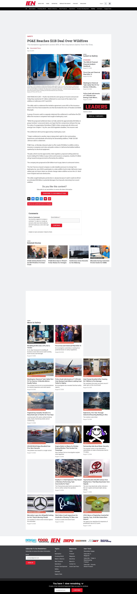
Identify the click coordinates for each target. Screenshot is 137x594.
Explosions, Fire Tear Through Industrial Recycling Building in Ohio (95, 414)
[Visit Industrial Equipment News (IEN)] (55, 540)
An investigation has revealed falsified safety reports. (68, 386)
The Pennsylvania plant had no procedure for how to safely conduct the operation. (68, 487)
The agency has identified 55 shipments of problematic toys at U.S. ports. (95, 522)
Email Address (55, 217)
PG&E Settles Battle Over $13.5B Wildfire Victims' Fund (36, 262)
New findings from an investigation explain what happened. (67, 453)
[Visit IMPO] (68, 540)
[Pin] (45, 198)
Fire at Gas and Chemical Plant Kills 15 (91, 73)
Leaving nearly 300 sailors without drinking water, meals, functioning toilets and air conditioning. (39, 418)
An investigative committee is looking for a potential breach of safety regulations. (67, 349)
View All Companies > (96, 116)
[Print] (28, 198)
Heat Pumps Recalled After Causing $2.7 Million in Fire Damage (95, 380)
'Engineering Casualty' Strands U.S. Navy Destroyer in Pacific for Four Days (40, 414)
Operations (32, 258)
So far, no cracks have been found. (65, 519)
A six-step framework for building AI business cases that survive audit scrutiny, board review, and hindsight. (39, 351)
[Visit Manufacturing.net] (93, 540)
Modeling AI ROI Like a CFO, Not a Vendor (38, 347)
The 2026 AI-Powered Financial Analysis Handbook (90, 64)
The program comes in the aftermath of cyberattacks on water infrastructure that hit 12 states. (95, 450)
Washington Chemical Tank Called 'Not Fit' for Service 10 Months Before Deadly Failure (91, 85)
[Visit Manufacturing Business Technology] (105, 540)
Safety (30, 36)
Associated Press (35, 48)
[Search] (105, 3)
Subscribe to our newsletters (54, 193)
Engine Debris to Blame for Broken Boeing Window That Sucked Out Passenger (66, 448)
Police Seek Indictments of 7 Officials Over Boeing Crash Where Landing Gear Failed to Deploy (91, 96)
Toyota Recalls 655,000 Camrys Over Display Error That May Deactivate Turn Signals (96, 482)
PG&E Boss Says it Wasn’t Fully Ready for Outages (57, 262)
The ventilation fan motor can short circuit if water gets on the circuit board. (95, 384)
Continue (77, 590)
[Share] (33, 198)
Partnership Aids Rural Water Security (96, 446)
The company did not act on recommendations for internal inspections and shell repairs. (40, 386)
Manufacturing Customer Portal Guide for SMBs (99, 262)
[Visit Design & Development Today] (31, 540)
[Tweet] (41, 198)
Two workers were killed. (90, 417)
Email (27, 554)
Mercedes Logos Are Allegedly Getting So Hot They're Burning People (40, 516)
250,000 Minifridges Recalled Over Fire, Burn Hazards (38, 447)
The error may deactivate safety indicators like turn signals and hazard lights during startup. (95, 487)
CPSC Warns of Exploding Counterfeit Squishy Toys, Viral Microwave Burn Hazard (96, 517)
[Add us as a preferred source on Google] (49, 198)
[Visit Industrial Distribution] (81, 540)
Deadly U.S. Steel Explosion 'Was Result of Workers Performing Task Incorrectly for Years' (68, 482)
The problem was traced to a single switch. (39, 450)
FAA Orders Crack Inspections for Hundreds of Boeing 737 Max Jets (66, 516)
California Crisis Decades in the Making (78, 262)
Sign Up (30, 563)
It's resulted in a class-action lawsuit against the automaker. (40, 520)
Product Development (34, 512)
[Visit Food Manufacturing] (43, 540)
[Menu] (109, 3)
